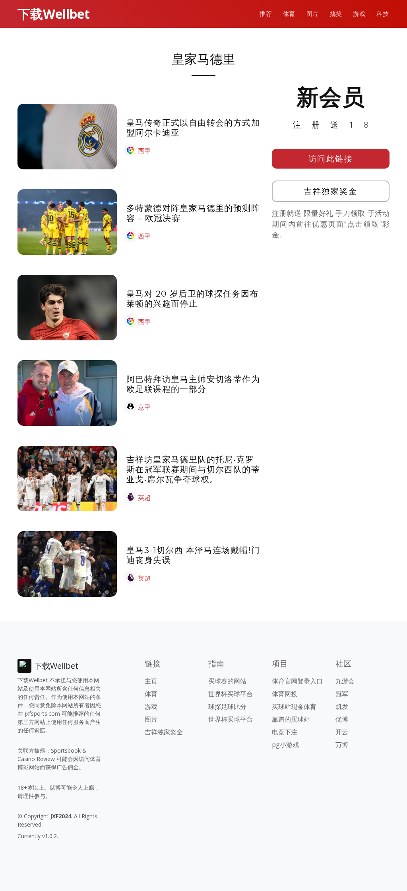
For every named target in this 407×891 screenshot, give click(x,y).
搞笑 (336, 13)
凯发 (341, 706)
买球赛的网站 (227, 681)
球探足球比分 (227, 706)
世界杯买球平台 (230, 693)
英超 (144, 497)
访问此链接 (330, 158)
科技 (382, 13)
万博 (341, 744)
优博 (341, 719)
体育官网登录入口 (297, 681)
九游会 (345, 681)
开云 (341, 732)
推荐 (266, 13)
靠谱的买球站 (291, 719)
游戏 (359, 13)
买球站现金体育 (294, 706)
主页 (151, 681)
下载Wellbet (53, 13)
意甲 (144, 407)
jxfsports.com (42, 713)
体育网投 (284, 693)
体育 (289, 13)
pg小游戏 (285, 744)
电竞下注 (284, 732)
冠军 (341, 693)
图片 (312, 13)
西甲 (144, 150)
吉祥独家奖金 (330, 191)
